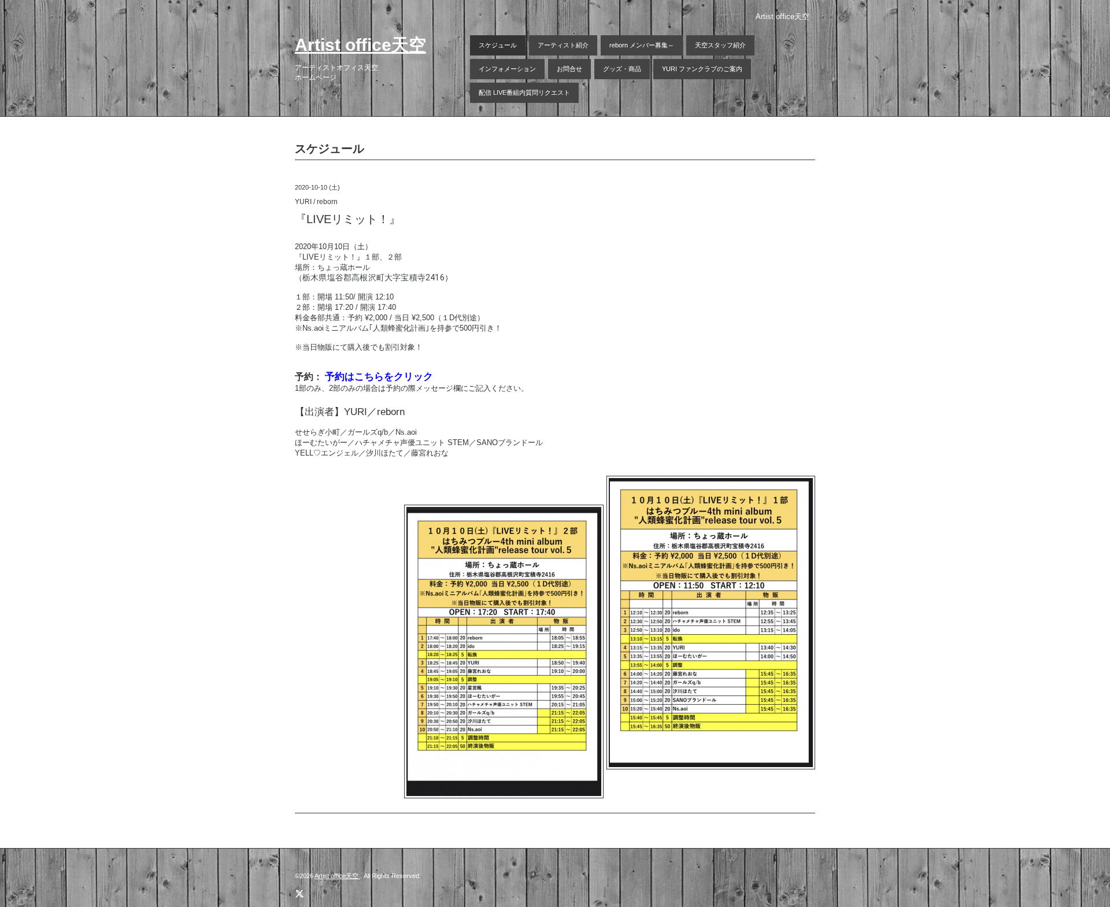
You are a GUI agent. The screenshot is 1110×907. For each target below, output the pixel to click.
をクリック (408, 376)
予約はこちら (354, 376)
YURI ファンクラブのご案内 (702, 68)
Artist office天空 (360, 44)
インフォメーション (507, 68)
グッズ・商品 (622, 68)
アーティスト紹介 (563, 45)
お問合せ (569, 68)
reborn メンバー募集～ (641, 45)
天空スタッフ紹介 (720, 45)
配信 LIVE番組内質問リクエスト (524, 92)
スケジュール (498, 45)
